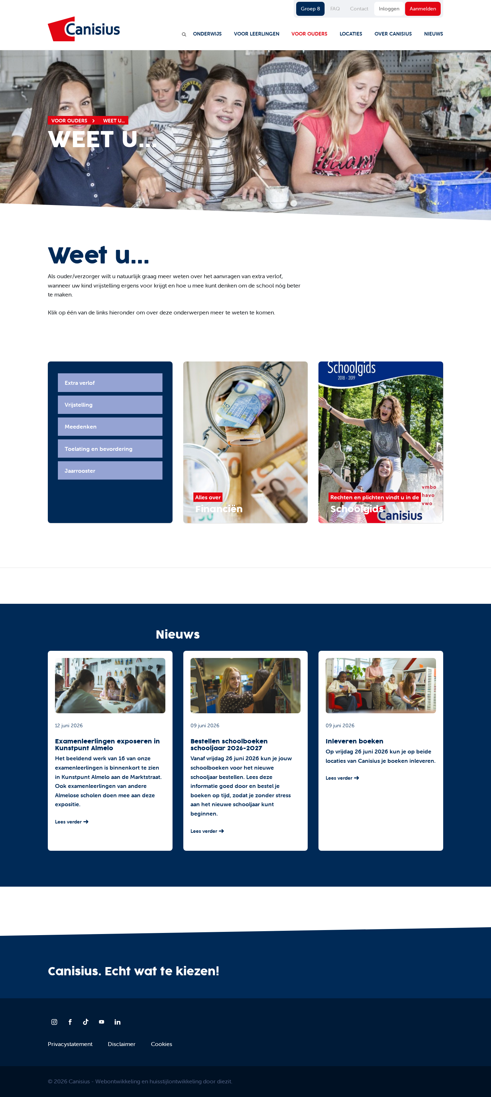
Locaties (351, 34)
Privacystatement (70, 1043)
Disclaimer (122, 1043)
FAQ (335, 8)
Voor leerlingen (256, 34)
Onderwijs (207, 34)
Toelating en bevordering (99, 448)
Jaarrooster (80, 470)
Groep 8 (310, 8)
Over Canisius (393, 34)
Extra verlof (80, 382)
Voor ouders (309, 34)
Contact (359, 8)
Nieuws (433, 34)
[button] (34, 441)
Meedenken (81, 426)
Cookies (161, 1043)
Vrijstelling (79, 404)
